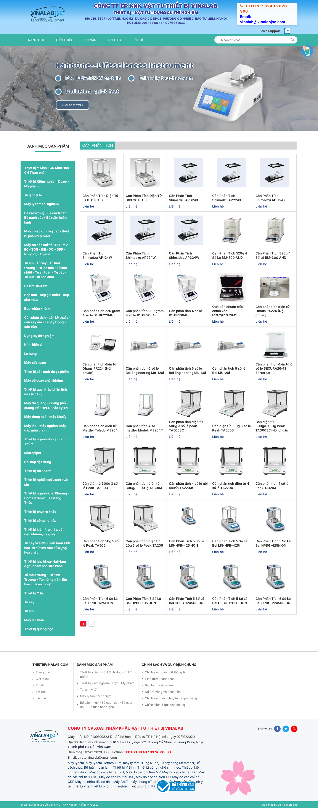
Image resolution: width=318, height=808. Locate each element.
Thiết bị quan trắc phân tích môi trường (45, 391)
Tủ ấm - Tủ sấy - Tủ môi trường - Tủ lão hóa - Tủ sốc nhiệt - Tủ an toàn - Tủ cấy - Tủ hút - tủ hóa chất (45, 270)
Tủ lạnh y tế (33, 195)
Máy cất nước (35, 363)
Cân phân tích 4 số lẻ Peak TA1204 (272, 485)
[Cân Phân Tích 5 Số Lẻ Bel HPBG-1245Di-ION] (188, 575)
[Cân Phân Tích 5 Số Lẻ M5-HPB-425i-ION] (188, 517)
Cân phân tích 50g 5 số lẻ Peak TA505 (100, 543)
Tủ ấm (29, 611)
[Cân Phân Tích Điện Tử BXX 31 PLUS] (101, 172)
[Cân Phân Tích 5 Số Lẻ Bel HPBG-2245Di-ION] (274, 575)
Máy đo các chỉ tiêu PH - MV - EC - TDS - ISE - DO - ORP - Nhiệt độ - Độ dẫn (47, 249)
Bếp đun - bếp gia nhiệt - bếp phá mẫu (46, 297)
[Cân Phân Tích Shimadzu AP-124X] (274, 172)
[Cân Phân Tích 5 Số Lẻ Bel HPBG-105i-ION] (145, 575)
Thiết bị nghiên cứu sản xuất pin (46, 482)
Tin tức (114, 40)
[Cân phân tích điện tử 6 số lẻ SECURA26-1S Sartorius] (274, 345)
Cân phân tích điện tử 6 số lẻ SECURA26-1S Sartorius (273, 368)
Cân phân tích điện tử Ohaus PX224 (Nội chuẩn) (272, 311)
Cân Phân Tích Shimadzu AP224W (141, 255)
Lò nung (30, 354)
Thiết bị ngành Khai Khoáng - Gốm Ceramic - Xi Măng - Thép (46, 498)
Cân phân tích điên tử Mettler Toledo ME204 (100, 428)
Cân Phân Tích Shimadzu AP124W (97, 255)
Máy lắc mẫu (34, 620)
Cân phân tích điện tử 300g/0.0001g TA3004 (144, 485)
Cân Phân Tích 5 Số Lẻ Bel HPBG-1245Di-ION (186, 601)
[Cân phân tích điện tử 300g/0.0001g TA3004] (145, 460)
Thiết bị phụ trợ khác (40, 512)
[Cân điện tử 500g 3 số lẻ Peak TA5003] (231, 402)
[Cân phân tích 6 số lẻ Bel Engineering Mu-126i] (145, 345)
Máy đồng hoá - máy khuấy (45, 417)
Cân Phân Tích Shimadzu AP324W (184, 255)
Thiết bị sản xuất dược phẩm (46, 372)
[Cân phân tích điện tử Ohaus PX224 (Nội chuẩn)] (274, 287)
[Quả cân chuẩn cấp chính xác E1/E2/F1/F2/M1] (231, 287)
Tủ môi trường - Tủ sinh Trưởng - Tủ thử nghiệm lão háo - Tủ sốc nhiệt (45, 579)
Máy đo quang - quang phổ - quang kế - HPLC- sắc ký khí (46, 405)
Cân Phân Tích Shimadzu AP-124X (270, 198)
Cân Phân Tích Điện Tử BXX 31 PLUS (100, 198)
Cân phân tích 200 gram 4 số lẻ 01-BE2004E (145, 313)
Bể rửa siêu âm (35, 286)
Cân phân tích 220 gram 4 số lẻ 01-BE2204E (101, 313)
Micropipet (32, 453)
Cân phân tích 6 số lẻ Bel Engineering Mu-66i (187, 370)
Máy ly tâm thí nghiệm (41, 204)
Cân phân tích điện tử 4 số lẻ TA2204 (230, 485)
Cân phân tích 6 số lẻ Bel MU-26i (228, 370)
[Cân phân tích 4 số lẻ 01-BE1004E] (188, 287)
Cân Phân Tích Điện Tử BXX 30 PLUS (144, 198)
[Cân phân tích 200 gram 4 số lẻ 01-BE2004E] (145, 287)
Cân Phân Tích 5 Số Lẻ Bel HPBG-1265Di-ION (229, 601)
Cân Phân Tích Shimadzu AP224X (226, 198)
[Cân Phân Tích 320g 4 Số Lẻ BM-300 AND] (274, 230)
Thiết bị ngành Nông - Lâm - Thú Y (46, 441)
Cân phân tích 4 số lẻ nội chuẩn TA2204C (188, 485)
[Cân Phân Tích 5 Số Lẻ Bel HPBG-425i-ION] (274, 517)
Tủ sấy (29, 602)
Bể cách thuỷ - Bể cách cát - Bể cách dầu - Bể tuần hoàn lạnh (46, 217)
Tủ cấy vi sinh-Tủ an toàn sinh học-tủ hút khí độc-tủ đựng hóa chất (47, 547)
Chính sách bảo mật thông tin (165, 672)
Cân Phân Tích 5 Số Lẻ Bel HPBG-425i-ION (273, 543)
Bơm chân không (37, 308)
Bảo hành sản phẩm (159, 685)
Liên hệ (138, 40)
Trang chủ (35, 40)
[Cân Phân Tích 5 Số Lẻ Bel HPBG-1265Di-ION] (231, 575)
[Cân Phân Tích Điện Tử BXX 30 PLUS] (145, 172)
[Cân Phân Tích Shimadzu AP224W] (145, 230)
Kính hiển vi (33, 345)
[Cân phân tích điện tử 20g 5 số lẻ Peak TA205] (145, 517)
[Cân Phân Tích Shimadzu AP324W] (188, 230)
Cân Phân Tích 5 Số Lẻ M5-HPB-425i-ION (186, 543)
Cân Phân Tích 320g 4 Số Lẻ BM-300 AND (273, 255)
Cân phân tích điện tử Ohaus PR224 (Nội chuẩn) (99, 368)
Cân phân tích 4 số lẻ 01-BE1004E (185, 313)
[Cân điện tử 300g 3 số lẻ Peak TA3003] (101, 460)
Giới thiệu (64, 40)
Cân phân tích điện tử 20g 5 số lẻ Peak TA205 (144, 543)
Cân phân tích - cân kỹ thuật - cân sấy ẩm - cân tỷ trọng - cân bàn (47, 322)
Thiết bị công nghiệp (40, 520)
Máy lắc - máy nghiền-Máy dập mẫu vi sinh (45, 428)
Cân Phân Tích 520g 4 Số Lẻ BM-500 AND (229, 255)
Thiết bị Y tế (33, 593)
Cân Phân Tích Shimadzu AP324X (183, 198)
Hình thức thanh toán (160, 679)
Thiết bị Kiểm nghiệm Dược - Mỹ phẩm (46, 183)
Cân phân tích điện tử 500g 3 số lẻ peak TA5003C (186, 426)
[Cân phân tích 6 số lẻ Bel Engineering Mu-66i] (188, 345)
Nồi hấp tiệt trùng (37, 462)
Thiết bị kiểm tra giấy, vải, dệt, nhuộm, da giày (44, 531)
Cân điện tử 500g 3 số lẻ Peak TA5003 (231, 428)
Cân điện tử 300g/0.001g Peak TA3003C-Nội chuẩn (271, 426)
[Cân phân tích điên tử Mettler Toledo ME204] (101, 402)
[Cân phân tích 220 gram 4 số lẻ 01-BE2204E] (101, 287)
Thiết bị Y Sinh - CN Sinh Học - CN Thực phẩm (47, 170)
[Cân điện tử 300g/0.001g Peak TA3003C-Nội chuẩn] (274, 402)
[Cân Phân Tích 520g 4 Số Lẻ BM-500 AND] (231, 230)
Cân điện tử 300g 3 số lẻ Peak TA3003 (100, 485)
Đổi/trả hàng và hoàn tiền (163, 692)
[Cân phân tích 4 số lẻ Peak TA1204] (274, 460)
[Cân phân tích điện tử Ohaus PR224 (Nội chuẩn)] (101, 345)
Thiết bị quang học (38, 629)
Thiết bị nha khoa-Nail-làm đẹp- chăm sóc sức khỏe (45, 563)
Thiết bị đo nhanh (37, 471)
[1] (292, 39)
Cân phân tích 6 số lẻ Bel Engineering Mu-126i (145, 370)
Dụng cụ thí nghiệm (39, 336)
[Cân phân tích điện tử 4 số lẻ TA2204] (231, 460)
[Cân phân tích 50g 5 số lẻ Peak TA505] (101, 517)
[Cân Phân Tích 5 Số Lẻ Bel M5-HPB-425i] (231, 517)
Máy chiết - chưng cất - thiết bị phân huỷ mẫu (46, 233)
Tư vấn (90, 40)
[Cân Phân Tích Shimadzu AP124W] (101, 230)
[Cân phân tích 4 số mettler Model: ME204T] (145, 402)
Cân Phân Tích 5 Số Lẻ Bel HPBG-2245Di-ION (273, 601)
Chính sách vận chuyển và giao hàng (171, 698)
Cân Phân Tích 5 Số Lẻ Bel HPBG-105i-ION (143, 601)
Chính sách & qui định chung (165, 705)
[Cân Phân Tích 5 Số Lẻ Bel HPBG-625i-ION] (101, 575)
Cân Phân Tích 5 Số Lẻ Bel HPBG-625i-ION (100, 601)
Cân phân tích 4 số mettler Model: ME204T (144, 428)
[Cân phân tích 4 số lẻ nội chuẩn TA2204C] (188, 460)
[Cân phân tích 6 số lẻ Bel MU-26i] (231, 345)
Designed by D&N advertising (279, 804)
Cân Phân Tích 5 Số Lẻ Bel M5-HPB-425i (229, 543)
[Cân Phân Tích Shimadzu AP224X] (231, 172)
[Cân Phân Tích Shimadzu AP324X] (188, 172)
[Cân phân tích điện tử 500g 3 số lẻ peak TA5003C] (188, 402)
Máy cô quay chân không (43, 380)
